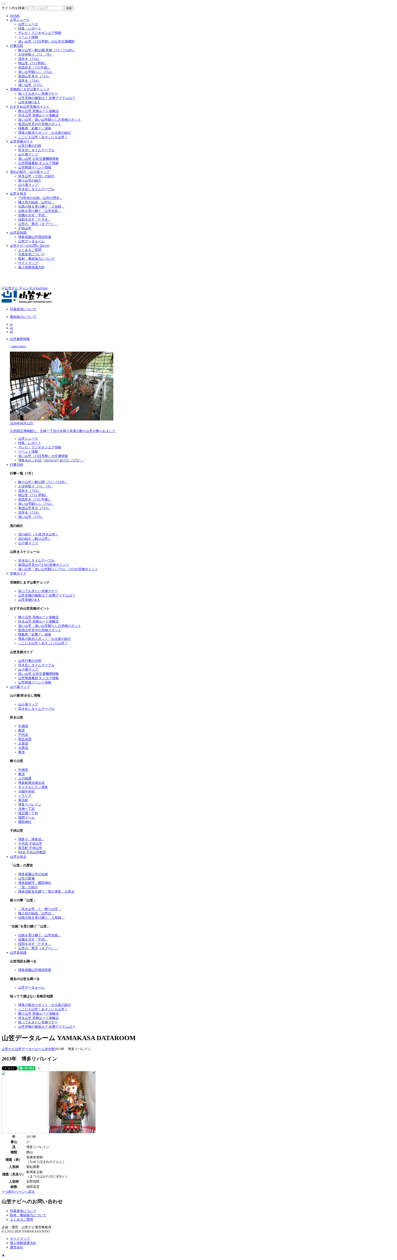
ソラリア (24, 796)
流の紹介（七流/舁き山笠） (38, 534)
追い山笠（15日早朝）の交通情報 (43, 456)
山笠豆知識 (18, 232)
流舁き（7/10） (29, 59)
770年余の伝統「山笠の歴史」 (40, 198)
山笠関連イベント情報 (34, 167)
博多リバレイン (29, 804)
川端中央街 (26, 791)
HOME (15, 16)
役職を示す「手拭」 (33, 215)
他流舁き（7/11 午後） (34, 499)
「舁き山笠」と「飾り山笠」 (39, 909)
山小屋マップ (28, 154)
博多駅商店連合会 (31, 783)
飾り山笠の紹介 (29, 180)
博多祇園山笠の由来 (33, 874)
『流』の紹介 (28, 887)
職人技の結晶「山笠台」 (36, 202)
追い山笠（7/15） (31, 85)
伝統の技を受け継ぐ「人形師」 (41, 206)
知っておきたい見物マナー (38, 93)
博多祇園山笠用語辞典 (34, 237)
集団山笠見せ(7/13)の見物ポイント (43, 565)
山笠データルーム (31, 241)
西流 (21, 730)
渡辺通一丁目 (28, 813)
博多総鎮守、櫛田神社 (34, 883)
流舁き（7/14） (29, 80)
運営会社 (16, 1247)
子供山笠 (24, 228)
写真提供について (31, 254)
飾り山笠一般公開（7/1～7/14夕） (43, 482)
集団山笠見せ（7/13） (34, 76)
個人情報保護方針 (31, 267)
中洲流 (23, 726)
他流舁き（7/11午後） (34, 67)
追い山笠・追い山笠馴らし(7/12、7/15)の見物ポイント (58, 569)
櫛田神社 (24, 822)
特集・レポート (29, 28)
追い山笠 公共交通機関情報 (38, 158)
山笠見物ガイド (21, 141)
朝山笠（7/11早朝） (32, 63)
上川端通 (24, 778)
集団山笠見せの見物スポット (39, 124)
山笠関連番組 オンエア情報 (38, 163)
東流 (21, 752)
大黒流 (23, 748)
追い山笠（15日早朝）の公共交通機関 (46, 41)
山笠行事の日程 (29, 145)
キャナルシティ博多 (33, 787)
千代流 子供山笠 (30, 843)
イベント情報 (28, 37)
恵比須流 (24, 739)
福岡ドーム (26, 817)
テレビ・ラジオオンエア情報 (39, 33)
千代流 (23, 735)
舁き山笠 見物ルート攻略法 (38, 115)
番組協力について (23, 317)
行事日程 (16, 46)
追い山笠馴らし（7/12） (36, 72)
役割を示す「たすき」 (34, 219)
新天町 (23, 800)
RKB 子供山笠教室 (32, 852)
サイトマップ (28, 263)
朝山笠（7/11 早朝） (33, 495)
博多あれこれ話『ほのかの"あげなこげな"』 (51, 460)
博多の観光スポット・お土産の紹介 (44, 132)
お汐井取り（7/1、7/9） (35, 54)
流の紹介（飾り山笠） (34, 538)
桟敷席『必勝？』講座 (34, 128)
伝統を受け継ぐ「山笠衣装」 (39, 211)
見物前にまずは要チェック (30, 89)
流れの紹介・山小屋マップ (30, 172)
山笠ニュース (20, 20)
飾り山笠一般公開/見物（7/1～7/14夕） (46, 50)
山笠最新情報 (20, 339)
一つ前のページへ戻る (18, 1191)
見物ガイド (18, 573)
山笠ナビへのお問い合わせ (30, 245)
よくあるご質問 (29, 250)
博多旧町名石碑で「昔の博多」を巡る (46, 891)
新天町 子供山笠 (30, 848)
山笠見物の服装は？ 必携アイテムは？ (46, 98)
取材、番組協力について (36, 258)
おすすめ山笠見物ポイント (30, 106)
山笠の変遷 (26, 878)
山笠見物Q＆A (29, 102)
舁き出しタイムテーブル (36, 150)
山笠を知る (18, 193)
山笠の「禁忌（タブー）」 (38, 224)
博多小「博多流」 (31, 839)
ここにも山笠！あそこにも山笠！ (43, 137)
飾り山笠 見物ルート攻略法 (38, 111)
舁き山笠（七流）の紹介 (36, 176)
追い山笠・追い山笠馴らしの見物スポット (49, 119)
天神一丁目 (26, 809)
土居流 (23, 743)
